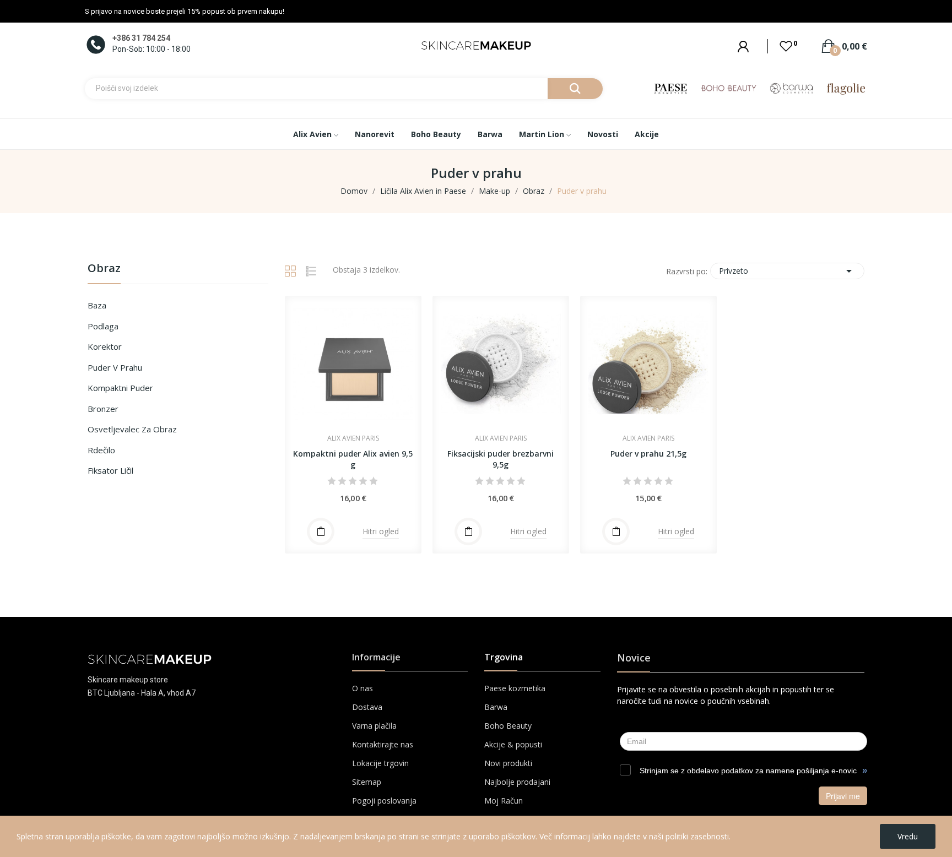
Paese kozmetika (514, 688)
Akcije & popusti (513, 744)
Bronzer (103, 408)
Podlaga (103, 326)
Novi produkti (508, 763)
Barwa (495, 707)
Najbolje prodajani (517, 782)
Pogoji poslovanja (384, 800)
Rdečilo (101, 449)
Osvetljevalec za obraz (132, 429)
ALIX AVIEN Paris (353, 438)
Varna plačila (374, 725)
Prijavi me (843, 795)
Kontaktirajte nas (382, 744)
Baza (97, 305)
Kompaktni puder (120, 387)
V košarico (468, 531)
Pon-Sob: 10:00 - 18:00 (151, 49)
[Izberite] (320, 531)
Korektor (105, 346)
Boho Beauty (508, 725)
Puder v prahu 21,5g (648, 453)
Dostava (367, 707)
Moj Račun (503, 800)
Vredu (907, 836)
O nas (362, 688)
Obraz (104, 269)
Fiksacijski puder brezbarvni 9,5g (500, 459)
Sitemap (366, 782)
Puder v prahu (115, 367)
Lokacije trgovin (380, 763)
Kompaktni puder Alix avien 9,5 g (353, 459)
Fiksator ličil (110, 470)
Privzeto (787, 271)
